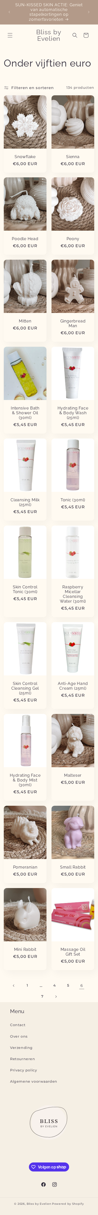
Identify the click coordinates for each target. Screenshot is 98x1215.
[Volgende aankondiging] (88, 12)
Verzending (21, 1047)
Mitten (25, 321)
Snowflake (25, 156)
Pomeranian (25, 867)
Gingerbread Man (73, 323)
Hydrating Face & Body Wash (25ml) (73, 413)
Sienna (73, 156)
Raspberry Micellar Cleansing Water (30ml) (73, 594)
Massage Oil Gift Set (73, 952)
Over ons (19, 1036)
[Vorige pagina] (13, 985)
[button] (10, 35)
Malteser (73, 775)
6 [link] (81, 985)
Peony (73, 238)
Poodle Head (25, 238)
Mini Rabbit (25, 949)
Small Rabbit (73, 867)
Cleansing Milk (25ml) (25, 502)
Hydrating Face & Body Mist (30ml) (25, 780)
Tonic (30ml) (73, 500)
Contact (17, 1025)
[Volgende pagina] (55, 996)
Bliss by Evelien (39, 1203)
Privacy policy (23, 1070)
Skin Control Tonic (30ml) (25, 589)
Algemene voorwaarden (33, 1081)
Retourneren (22, 1059)
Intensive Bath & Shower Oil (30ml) (25, 413)
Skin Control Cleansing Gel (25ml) (25, 688)
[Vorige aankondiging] (9, 12)
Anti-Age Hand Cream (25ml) (73, 686)
